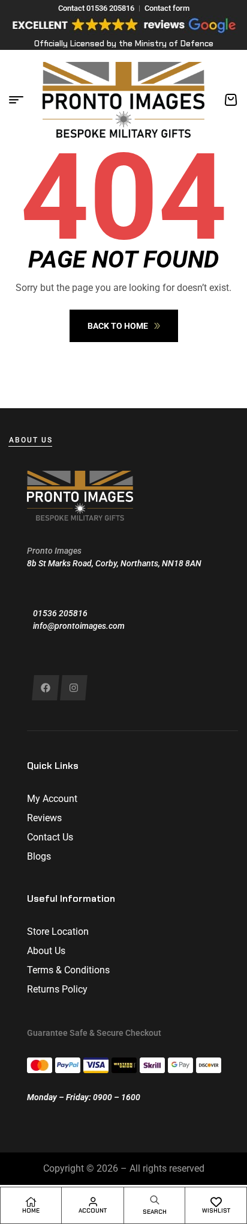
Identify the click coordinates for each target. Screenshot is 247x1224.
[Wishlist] (215, 1201)
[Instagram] (73, 687)
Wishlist (216, 1210)
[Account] (93, 1201)
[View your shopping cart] (231, 100)
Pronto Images (54, 550)
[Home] (31, 1201)
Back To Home (118, 326)
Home (31, 1210)
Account (93, 1210)
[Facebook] (45, 687)
